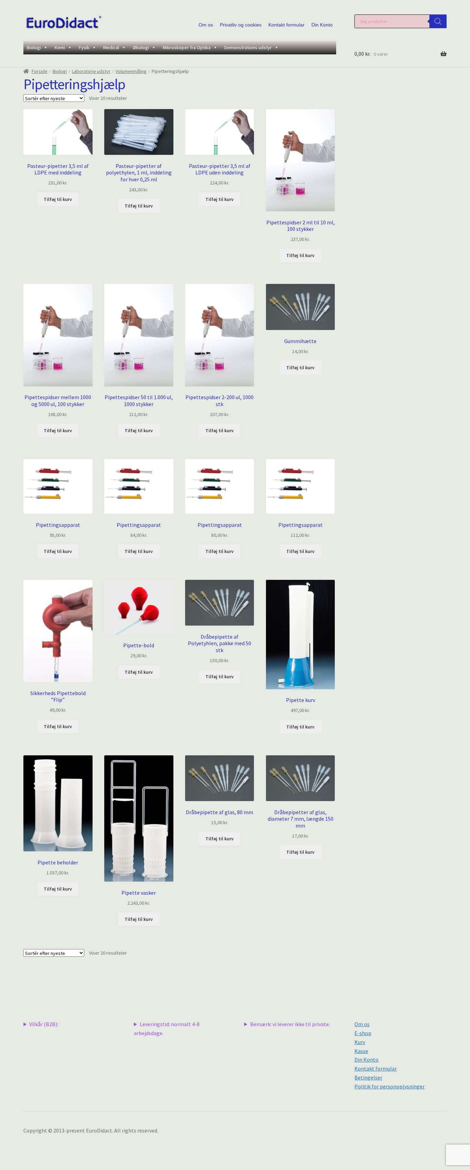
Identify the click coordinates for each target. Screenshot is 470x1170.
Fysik (84, 47)
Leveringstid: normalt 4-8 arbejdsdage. (167, 1028)
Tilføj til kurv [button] (58, 199)
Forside (39, 71)
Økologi (141, 47)
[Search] (438, 21)
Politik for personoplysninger (389, 1086)
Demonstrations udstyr (248, 47)
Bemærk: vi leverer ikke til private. (290, 1024)
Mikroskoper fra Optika (187, 47)
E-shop (362, 1033)
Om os (206, 25)
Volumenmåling (131, 71)
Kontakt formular (286, 25)
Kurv (359, 1042)
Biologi (34, 47)
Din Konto (322, 25)
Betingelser (368, 1077)
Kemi (60, 47)
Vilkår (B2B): (43, 1024)
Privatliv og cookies (240, 25)
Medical (111, 47)
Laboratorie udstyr (91, 71)
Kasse (361, 1050)
